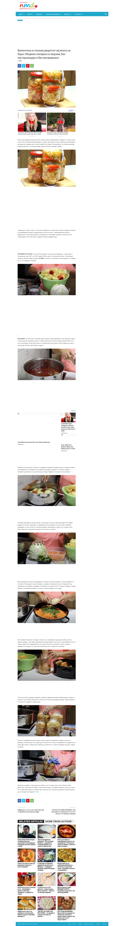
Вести (21, 14)
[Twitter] (23, 66)
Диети (29, 14)
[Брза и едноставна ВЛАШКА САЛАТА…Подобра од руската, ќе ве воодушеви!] (67, 879)
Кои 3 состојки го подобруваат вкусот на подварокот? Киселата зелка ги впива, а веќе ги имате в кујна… (66, 843)
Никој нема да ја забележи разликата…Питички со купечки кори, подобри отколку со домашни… (66, 867)
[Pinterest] (28, 66)
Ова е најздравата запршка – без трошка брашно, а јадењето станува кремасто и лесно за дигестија (45, 843)
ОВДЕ (36, 792)
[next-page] (75, 821)
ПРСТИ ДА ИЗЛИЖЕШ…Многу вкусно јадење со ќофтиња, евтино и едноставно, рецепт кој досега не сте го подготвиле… (66, 915)
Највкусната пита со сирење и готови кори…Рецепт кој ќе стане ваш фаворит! (26, 913)
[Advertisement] (47, 35)
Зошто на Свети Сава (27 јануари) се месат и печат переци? (26, 865)
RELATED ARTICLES (31, 821)
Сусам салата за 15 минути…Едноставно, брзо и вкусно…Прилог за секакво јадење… (46, 889)
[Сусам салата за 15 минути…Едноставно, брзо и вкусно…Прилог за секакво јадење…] (47, 879)
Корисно (40, 837)
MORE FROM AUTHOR (58, 821)
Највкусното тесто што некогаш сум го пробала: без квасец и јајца (31, 811)
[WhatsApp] (32, 66)
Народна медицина (53, 14)
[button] (106, 14)
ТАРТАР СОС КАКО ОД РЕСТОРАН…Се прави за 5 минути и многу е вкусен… (46, 913)
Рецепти (67, 14)
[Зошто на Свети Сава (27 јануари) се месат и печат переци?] (27, 855)
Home (19, 18)
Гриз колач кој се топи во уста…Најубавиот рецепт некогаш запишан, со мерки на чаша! (27, 890)
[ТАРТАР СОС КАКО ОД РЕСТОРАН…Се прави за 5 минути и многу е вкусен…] (47, 903)
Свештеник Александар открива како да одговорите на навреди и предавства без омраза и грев (26, 843)
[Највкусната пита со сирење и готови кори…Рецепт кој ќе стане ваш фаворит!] (27, 903)
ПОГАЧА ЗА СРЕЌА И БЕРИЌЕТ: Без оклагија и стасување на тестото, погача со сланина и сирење (63, 812)
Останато (77, 14)
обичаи (20, 861)
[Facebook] (19, 66)
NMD (20, 60)
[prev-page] (73, 821)
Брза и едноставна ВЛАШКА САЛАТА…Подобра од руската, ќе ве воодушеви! (66, 889)
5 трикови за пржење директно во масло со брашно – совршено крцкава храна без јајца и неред (46, 867)
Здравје (38, 14)
